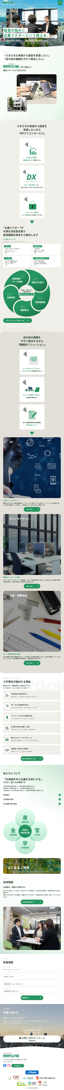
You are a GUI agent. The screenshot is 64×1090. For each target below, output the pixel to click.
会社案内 (6, 795)
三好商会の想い (8, 799)
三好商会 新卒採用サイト (28, 902)
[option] (32, 23)
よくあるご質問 (18, 866)
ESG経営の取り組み (10, 804)
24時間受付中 (33, 1039)
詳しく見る (30, 509)
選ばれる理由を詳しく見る (29, 758)
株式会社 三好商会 (7, 1053)
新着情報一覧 (25, 998)
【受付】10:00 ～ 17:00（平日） (32, 1031)
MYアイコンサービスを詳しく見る (15, 320)
